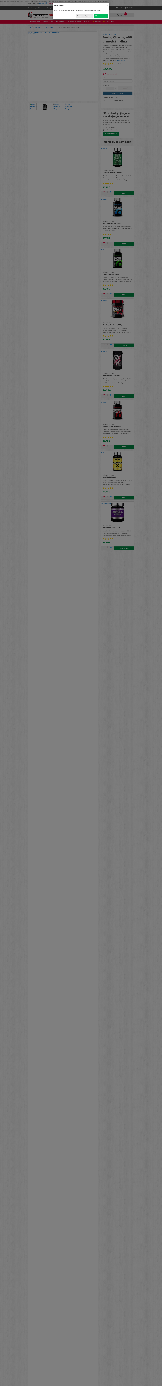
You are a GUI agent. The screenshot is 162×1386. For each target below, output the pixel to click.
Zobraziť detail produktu (84, 16)
